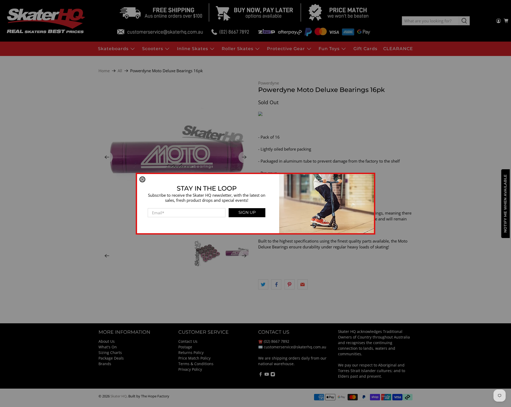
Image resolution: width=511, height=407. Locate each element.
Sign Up (247, 212)
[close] (142, 179)
